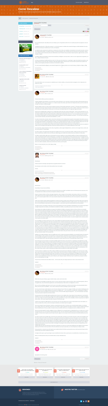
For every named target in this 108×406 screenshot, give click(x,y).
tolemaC (43, 37)
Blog (32, 2)
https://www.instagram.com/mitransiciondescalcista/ (45, 173)
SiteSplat (46, 372)
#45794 (87, 347)
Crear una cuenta (79, 2)
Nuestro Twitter (75, 389)
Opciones (82, 358)
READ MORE (26, 377)
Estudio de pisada (22, 85)
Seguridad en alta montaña (24, 79)
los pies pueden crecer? (23, 65)
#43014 (87, 74)
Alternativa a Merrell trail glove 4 (25, 58)
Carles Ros (44, 76)
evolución (38, 70)
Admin (28, 372)
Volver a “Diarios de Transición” (40, 362)
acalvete (43, 155)
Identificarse (86, 2)
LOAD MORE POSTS (54, 382)
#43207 (87, 153)
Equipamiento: (23, 61)
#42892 (87, 35)
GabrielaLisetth (44, 349)
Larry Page (83, 372)
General (22, 81)
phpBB (38, 404)
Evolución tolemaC (40, 23)
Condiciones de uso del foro (23, 400)
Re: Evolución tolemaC (46, 74)
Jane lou (64, 372)
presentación (38, 67)
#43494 (87, 178)
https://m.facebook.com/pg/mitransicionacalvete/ (44, 172)
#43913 (87, 271)
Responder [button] (38, 29)
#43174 (87, 91)
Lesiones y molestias (24, 88)
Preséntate (23, 75)
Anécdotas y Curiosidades (25, 67)
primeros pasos (39, 69)
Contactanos (32, 400)
